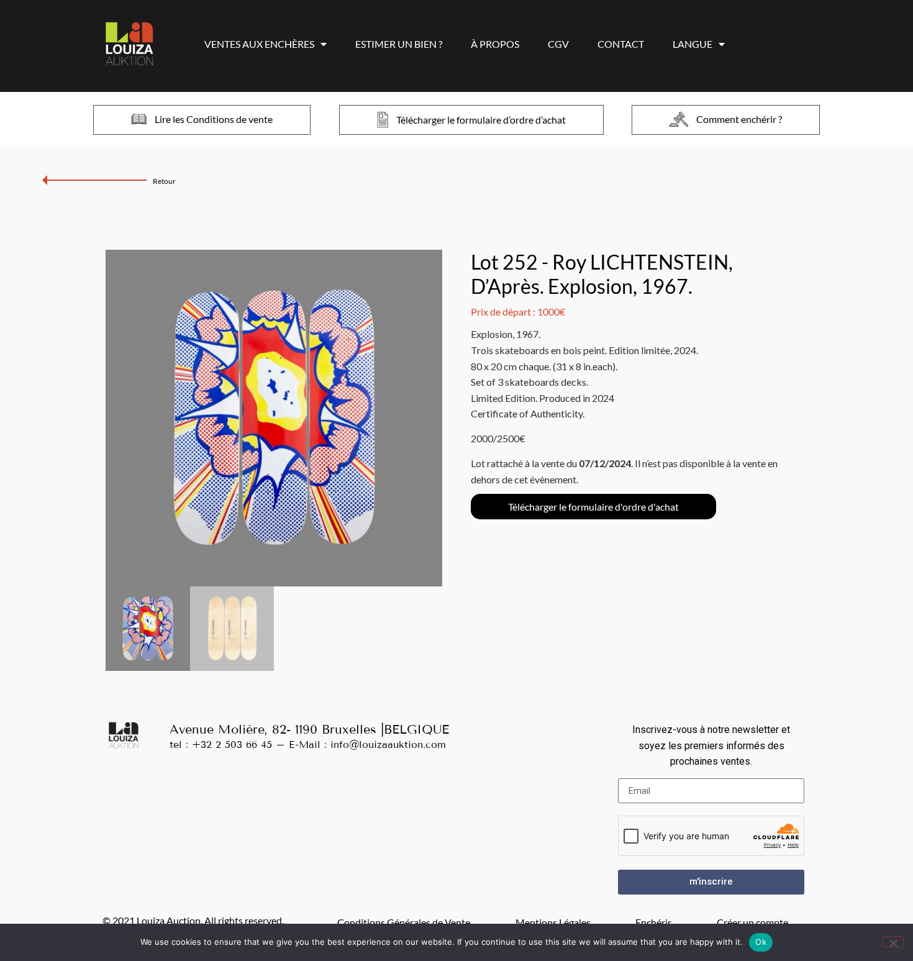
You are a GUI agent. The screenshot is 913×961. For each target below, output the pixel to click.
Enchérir (653, 922)
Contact (620, 44)
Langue (692, 44)
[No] (893, 941)
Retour (164, 181)
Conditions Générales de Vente (403, 922)
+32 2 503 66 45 (232, 744)
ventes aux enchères (259, 44)
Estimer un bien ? (398, 44)
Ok (760, 942)
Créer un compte (752, 922)
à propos (495, 44)
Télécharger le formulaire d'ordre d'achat (593, 506)
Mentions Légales (553, 922)
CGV (558, 44)
